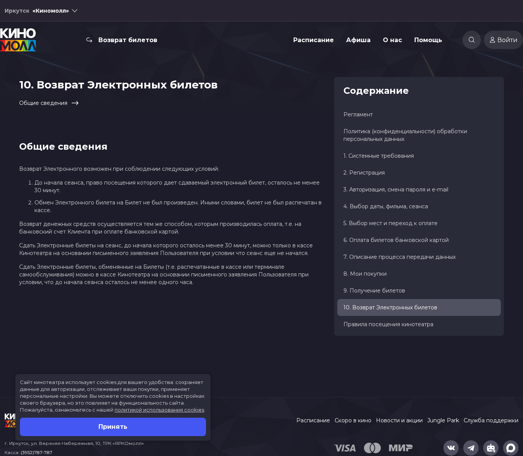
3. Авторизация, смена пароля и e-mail (395, 189)
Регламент (358, 114)
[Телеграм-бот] (490, 448)
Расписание (313, 40)
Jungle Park (443, 420)
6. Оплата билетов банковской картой (396, 240)
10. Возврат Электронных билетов (390, 307)
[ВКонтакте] (451, 448)
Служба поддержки (491, 420)
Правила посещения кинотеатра (388, 324)
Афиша (358, 40)
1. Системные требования (378, 155)
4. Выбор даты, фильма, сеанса (385, 206)
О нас (392, 40)
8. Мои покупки (365, 273)
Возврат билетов (127, 40)
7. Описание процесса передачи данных (399, 256)
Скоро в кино (353, 420)
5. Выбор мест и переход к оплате (390, 223)
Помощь (428, 40)
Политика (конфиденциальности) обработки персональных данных (405, 135)
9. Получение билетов (374, 290)
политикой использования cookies (159, 410)
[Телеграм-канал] (471, 448)
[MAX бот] (510, 448)
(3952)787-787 (36, 452)
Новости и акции (399, 420)
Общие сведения (43, 103)
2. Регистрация (364, 172)
